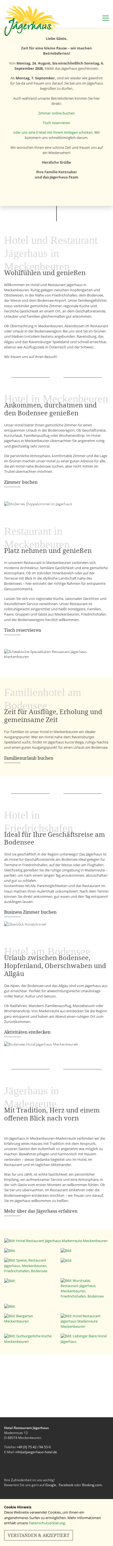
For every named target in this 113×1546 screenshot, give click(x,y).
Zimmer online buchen (56, 113)
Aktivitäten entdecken (27, 1032)
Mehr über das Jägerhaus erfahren (40, 1211)
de (98, 7)
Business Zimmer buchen (30, 912)
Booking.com (92, 1485)
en (105, 7)
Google (50, 1485)
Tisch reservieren (56, 122)
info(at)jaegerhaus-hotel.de (36, 1452)
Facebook (66, 1485)
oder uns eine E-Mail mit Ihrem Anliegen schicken (53, 132)
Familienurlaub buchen (28, 758)
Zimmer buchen (21, 482)
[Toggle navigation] (104, 17)
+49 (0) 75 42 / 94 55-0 (33, 1447)
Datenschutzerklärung (47, 1522)
